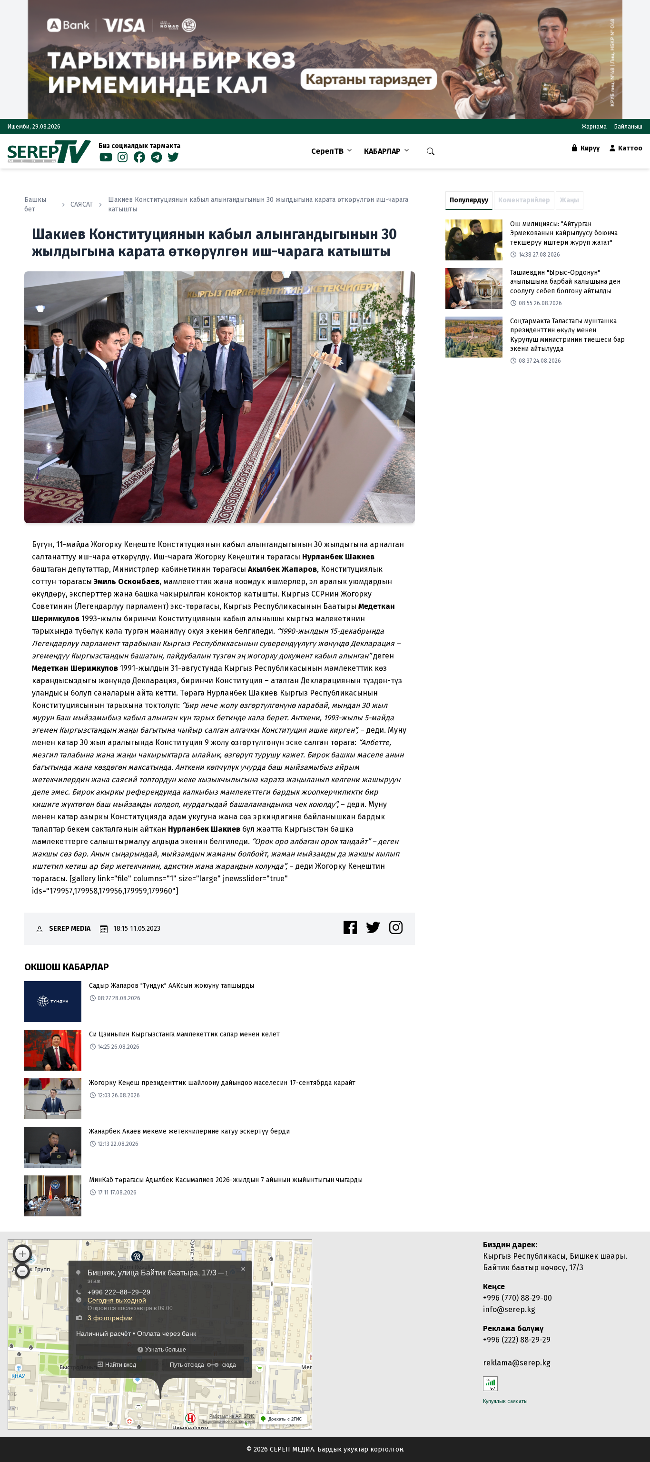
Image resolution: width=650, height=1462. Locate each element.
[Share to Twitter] (373, 927)
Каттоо (629, 148)
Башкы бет (35, 204)
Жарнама (594, 126)
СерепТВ (327, 151)
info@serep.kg (509, 1309)
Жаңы (569, 200)
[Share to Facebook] (350, 927)
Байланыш (628, 126)
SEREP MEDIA (69, 929)
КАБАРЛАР (382, 151)
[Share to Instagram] (396, 927)
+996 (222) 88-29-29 (517, 1339)
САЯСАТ (81, 204)
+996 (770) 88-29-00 (517, 1298)
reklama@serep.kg (517, 1362)
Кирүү (589, 148)
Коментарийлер (524, 200)
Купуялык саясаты (505, 1401)
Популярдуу (469, 200)
